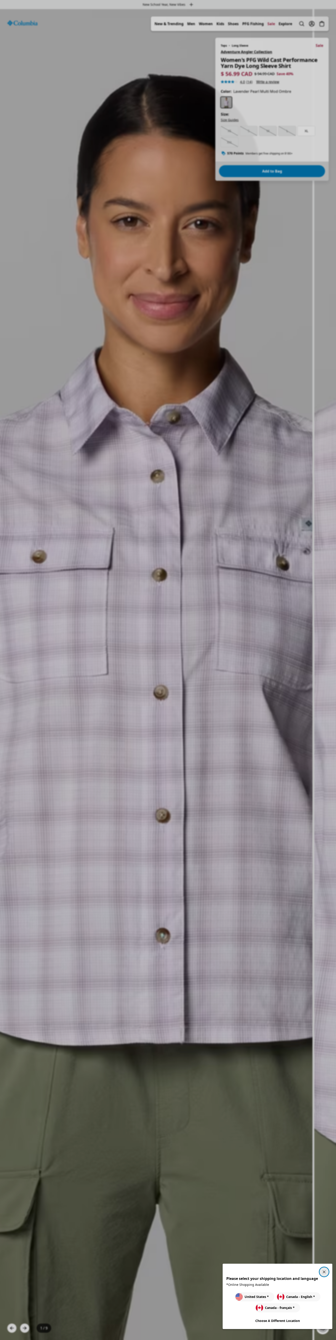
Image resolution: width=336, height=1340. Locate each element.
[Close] (324, 1271)
